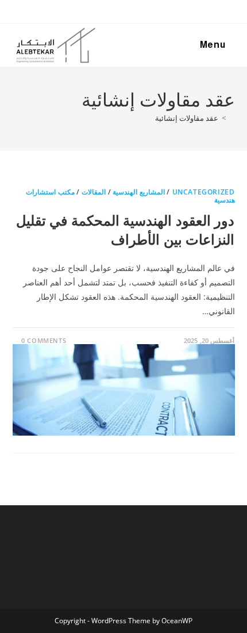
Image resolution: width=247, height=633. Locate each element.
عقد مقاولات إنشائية (186, 118)
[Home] (232, 118)
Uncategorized (203, 192)
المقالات (94, 192)
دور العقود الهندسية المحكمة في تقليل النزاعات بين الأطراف (125, 230)
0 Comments (43, 340)
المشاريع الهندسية (139, 192)
